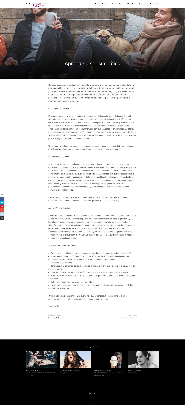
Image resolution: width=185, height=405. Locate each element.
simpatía (56, 306)
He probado (154, 4)
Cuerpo (105, 4)
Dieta (121, 4)
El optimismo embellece (129, 318)
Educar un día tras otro (56, 318)
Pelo (113, 4)
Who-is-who (98, 373)
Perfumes (142, 4)
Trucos (32, 373)
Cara (96, 4)
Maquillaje (131, 4)
